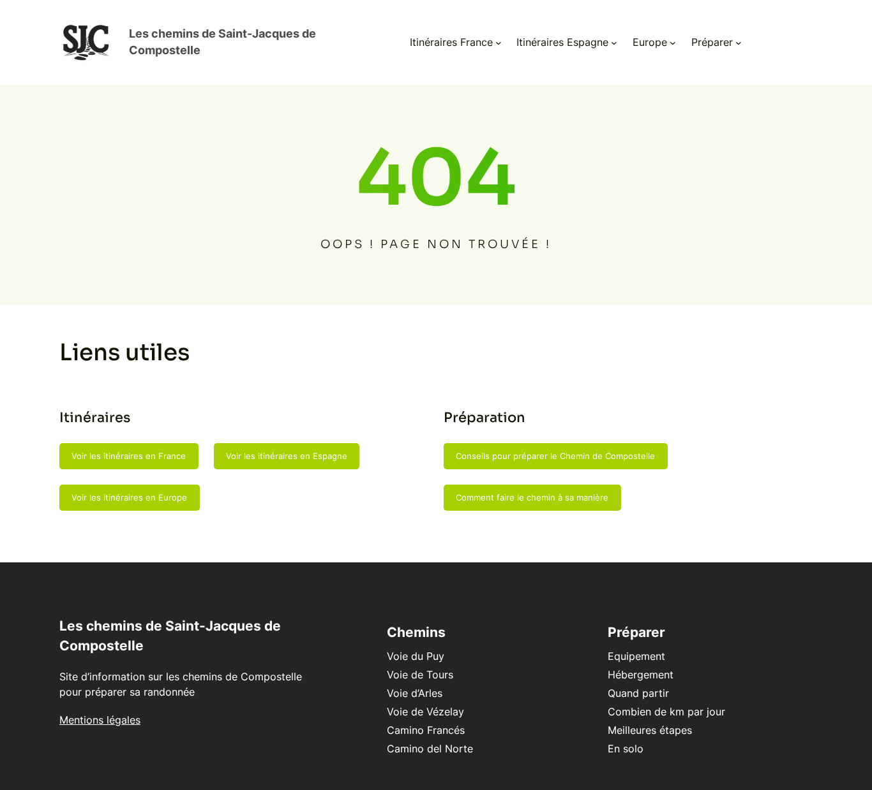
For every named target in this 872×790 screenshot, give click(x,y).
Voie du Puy (415, 656)
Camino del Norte (430, 748)
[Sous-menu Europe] (673, 43)
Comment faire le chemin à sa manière (532, 497)
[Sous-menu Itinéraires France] (498, 43)
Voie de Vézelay (425, 711)
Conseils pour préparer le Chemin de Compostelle (555, 456)
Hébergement (640, 674)
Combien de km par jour (666, 711)
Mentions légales (99, 719)
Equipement (636, 656)
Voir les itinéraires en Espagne (286, 456)
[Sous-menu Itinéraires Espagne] (614, 43)
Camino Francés (426, 730)
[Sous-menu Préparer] (738, 43)
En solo (625, 748)
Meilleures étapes (650, 730)
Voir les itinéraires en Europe (129, 497)
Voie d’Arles (414, 693)
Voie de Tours (420, 674)
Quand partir (638, 693)
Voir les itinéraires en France (128, 456)
